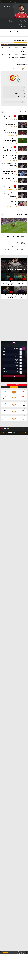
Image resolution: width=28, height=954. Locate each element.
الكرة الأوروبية (11, 126)
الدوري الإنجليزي (10, 119)
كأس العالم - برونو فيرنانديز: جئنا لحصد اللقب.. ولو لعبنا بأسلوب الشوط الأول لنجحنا (10, 140)
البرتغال (16, 47)
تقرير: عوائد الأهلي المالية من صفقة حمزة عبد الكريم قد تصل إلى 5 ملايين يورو (20, 296)
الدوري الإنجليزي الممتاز (22, 57)
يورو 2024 (24, 47)
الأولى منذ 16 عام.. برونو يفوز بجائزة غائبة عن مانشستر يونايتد (9, 186)
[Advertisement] (14, 319)
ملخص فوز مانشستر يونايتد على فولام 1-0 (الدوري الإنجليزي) (14, 249)
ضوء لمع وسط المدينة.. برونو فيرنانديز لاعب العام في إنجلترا (9, 116)
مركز (24, 87)
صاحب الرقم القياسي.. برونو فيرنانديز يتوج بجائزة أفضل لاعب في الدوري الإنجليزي (9, 157)
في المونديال (11, 143)
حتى (24, 96)
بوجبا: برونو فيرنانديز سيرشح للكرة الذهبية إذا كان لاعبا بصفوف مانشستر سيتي (10, 203)
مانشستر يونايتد (15, 57)
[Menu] (26, 1)
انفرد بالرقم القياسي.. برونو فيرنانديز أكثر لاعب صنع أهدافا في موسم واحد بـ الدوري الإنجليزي (9, 148)
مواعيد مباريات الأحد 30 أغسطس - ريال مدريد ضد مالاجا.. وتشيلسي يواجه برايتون (14, 270)
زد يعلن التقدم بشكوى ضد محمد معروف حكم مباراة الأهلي (20, 282)
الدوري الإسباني (24, 401)
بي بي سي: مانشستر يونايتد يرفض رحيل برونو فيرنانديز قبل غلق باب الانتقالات (9, 132)
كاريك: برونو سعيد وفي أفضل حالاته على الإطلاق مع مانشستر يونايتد (9, 179)
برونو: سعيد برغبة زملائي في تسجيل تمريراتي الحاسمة (9, 164)
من (24, 93)
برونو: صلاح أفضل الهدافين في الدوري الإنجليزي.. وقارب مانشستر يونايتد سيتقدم (10, 195)
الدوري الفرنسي (24, 415)
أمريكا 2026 (24, 54)
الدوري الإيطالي (24, 408)
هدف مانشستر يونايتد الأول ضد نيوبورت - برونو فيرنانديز (15, 246)
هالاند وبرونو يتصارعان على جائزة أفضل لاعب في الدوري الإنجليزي (9, 172)
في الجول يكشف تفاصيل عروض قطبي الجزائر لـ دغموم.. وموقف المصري (8, 283)
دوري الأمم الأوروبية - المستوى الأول (22, 50)
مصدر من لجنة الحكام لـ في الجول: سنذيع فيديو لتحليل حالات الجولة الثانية (8, 296)
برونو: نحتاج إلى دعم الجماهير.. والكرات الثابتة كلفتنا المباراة (10, 124)
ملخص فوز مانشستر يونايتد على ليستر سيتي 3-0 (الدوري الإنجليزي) (15, 243)
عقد (24, 101)
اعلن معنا (2, 432)
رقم (24, 90)
